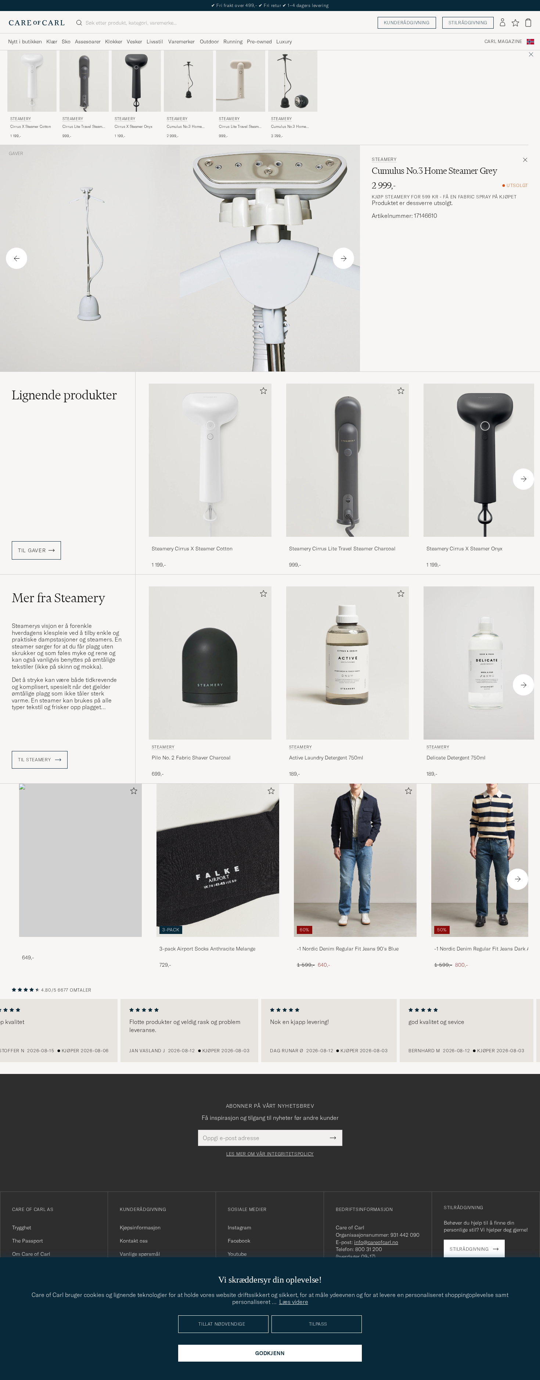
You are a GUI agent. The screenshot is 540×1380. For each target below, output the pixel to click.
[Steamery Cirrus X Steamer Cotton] (210, 541)
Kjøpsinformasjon (140, 1227)
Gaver (16, 153)
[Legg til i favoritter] (262, 392)
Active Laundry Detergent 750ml (326, 757)
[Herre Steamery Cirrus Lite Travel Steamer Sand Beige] (240, 81)
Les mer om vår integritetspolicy (270, 1154)
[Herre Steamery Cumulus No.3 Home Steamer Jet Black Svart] (188, 81)
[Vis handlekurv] (528, 22)
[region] (270, 1030)
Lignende (64, 395)
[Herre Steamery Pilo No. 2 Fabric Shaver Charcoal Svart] (210, 663)
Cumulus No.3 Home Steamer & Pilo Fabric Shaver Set (289, 126)
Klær (51, 41)
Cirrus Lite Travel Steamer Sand (240, 126)
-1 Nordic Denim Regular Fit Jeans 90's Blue (348, 948)
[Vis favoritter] (515, 22)
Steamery (20, 118)
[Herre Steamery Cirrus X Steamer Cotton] (32, 81)
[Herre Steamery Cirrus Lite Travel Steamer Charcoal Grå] (84, 81)
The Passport (27, 1240)
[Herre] (80, 860)
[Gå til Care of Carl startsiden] (37, 23)
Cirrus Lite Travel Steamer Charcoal (83, 126)
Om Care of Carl (31, 1254)
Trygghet (21, 1227)
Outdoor (209, 41)
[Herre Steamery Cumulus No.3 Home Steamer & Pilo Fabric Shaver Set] (292, 81)
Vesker (134, 41)
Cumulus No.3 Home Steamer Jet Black (184, 126)
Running (232, 41)
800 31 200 (368, 1249)
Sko (66, 41)
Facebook (239, 1240)
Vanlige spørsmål (140, 1254)
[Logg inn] (502, 22)
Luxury (284, 41)
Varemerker (181, 41)
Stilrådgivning (468, 22)
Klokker (113, 41)
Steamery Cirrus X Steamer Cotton (192, 548)
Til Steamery (35, 759)
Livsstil (155, 41)
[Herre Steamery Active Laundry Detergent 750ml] (347, 663)
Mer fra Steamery (58, 597)
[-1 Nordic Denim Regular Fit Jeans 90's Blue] (355, 941)
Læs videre (293, 1301)
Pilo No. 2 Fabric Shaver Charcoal (191, 757)
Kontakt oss (134, 1240)
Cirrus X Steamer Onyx (133, 126)
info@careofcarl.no (376, 1242)
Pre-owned (259, 41)
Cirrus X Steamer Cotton (30, 126)
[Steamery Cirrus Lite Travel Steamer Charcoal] (347, 541)
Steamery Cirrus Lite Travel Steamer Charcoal (342, 548)
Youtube (237, 1254)
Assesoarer (88, 41)
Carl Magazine (503, 41)
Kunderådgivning (407, 22)
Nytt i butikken (25, 41)
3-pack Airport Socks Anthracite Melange (207, 948)
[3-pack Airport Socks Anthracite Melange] (217, 941)
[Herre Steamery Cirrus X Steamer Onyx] (136, 81)
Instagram (239, 1227)
